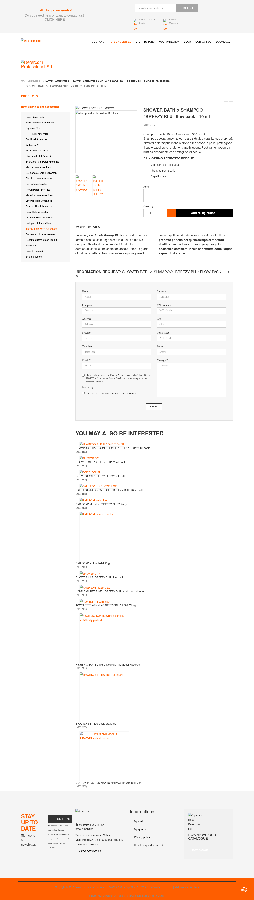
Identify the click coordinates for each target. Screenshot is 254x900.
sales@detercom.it (90, 850)
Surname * (162, 291)
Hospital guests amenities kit (41, 240)
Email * (86, 360)
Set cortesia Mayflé (36, 184)
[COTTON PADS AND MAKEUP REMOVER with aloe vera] (104, 756)
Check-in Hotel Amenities (39, 178)
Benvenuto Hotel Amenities (40, 234)
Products (29, 96)
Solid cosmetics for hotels (40, 122)
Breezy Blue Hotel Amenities (41, 228)
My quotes (139, 829)
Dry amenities (33, 128)
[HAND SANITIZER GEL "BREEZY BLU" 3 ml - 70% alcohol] (94, 587)
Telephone (87, 346)
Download (223, 41)
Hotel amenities (120, 41)
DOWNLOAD (200, 849)
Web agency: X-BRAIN (187, 887)
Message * (162, 360)
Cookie (156, 887)
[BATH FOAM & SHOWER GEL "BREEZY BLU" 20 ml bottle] (231, 99)
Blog (187, 41)
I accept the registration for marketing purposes (111, 393)
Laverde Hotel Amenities (39, 200)
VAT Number (164, 305)
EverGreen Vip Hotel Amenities (42, 161)
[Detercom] (47, 46)
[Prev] (78, 139)
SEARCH (188, 8)
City (159, 319)
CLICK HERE (55, 19)
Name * (86, 291)
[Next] (135, 139)
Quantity (148, 206)
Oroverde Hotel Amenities (39, 156)
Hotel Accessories (35, 251)
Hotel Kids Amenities (37, 133)
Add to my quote (203, 213)
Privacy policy (141, 837)
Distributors (145, 41)
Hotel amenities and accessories (40, 106)
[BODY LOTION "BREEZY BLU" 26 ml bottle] (226, 99)
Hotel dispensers (35, 117)
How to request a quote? (148, 845)
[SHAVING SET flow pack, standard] (104, 697)
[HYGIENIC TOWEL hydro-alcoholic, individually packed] (104, 638)
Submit (154, 406)
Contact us (203, 41)
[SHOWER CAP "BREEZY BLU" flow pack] (89, 573)
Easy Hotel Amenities (37, 212)
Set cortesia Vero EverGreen (41, 172)
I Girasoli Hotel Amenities (39, 217)
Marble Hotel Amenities (38, 167)
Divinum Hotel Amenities (39, 206)
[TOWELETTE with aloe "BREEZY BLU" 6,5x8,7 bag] (94, 601)
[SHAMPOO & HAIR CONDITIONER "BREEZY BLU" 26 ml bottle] (101, 444)
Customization (169, 41)
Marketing (87, 387)
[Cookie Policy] (244, 889)
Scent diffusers (34, 256)
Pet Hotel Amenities (36, 139)
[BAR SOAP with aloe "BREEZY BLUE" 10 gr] (93, 500)
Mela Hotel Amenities (37, 150)
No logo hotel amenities (38, 223)
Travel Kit (31, 245)
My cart (138, 821)
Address (86, 319)
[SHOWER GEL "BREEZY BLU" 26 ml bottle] (89, 458)
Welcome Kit (32, 145)
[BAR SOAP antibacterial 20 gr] (104, 537)
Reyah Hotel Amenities (38, 189)
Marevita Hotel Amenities (39, 195)
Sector (160, 346)
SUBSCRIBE (63, 819)
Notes (146, 186)
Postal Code (163, 332)
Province (86, 332)
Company (98, 41)
